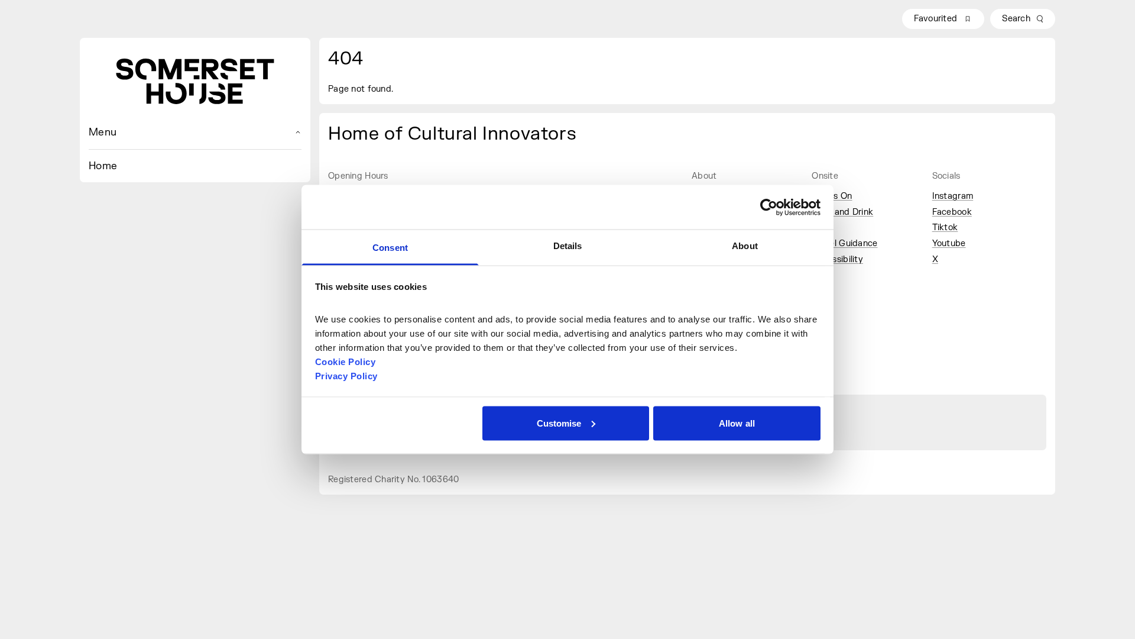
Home (103, 166)
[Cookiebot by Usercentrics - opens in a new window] (769, 207)
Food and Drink (842, 212)
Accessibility (837, 259)
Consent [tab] (390, 248)
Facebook (952, 212)
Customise (559, 423)
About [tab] (745, 246)
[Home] (195, 81)
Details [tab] (567, 246)
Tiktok (945, 227)
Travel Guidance (844, 243)
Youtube (949, 243)
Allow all (737, 423)
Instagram (953, 196)
